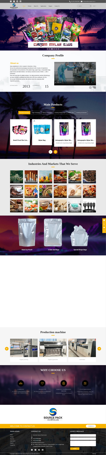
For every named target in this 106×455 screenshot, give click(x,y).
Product (29, 6)
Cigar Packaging (36, 112)
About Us (36, 6)
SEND (74, 448)
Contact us (91, 426)
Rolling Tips (71, 112)
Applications (43, 6)
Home (24, 6)
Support (50, 6)
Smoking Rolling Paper (60, 112)
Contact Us (57, 6)
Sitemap (94, 453)
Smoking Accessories (81, 112)
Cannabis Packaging (24, 112)
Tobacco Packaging (47, 112)
